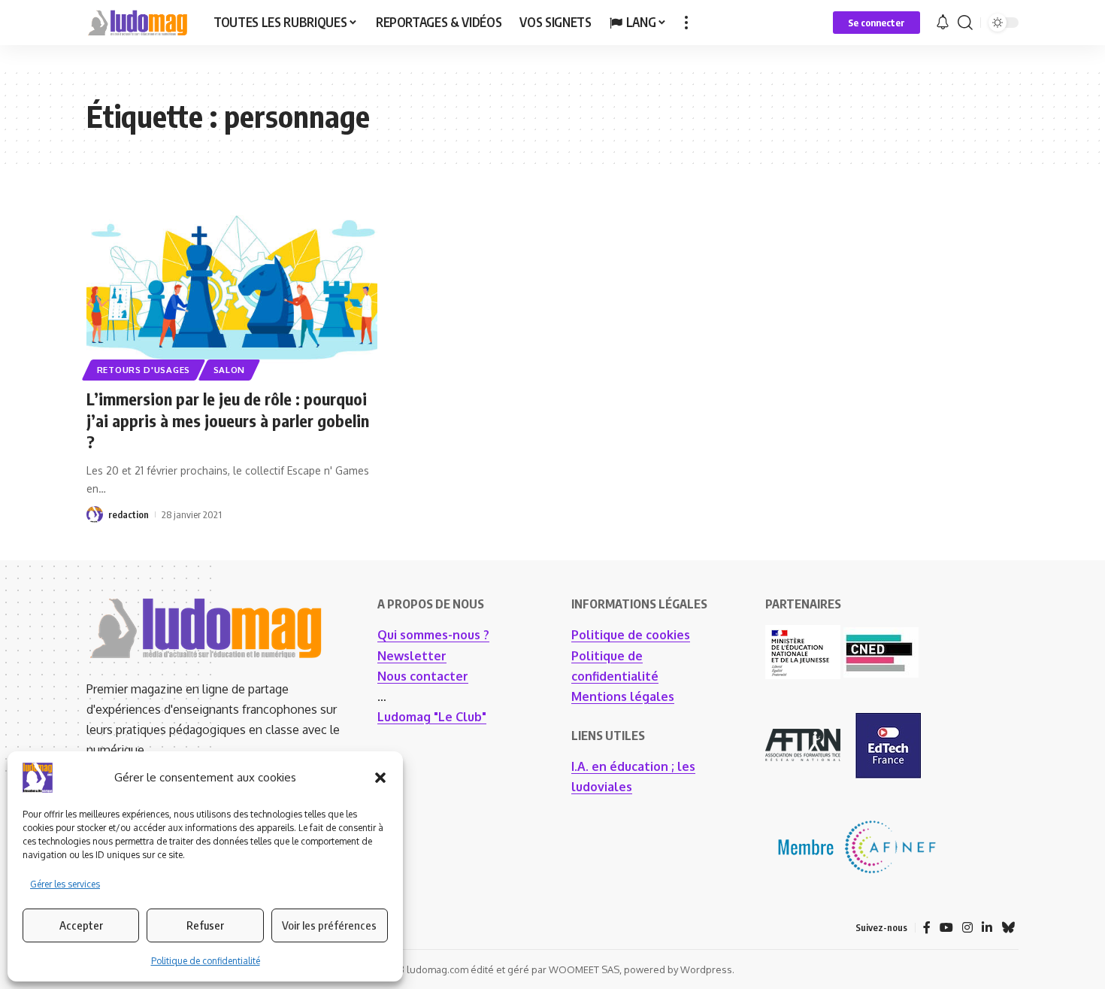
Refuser (205, 925)
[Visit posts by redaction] (94, 514)
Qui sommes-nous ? (433, 634)
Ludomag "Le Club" (431, 716)
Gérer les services (65, 884)
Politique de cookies (630, 634)
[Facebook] (926, 928)
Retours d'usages (143, 369)
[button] (380, 777)
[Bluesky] (1008, 928)
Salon (229, 369)
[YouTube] (946, 928)
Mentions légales (622, 696)
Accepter (81, 925)
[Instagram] (967, 928)
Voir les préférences (329, 925)
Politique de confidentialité (205, 960)
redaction (128, 514)
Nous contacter (422, 676)
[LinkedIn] (987, 928)
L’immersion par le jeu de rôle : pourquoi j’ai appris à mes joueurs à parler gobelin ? (227, 420)
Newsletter (412, 655)
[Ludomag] (137, 22)
